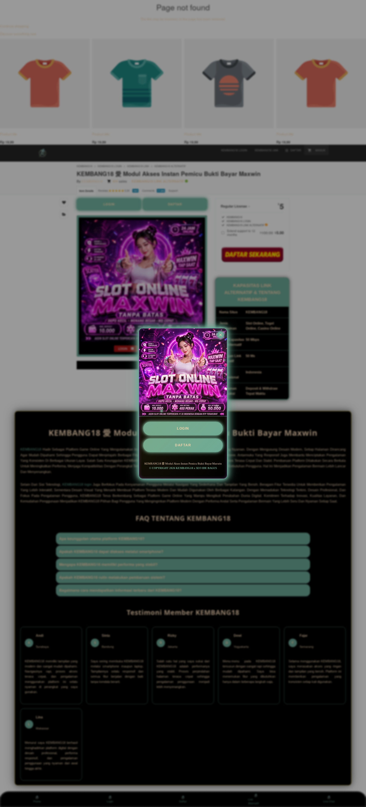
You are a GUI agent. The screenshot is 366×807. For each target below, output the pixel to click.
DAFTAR (183, 445)
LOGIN (183, 428)
